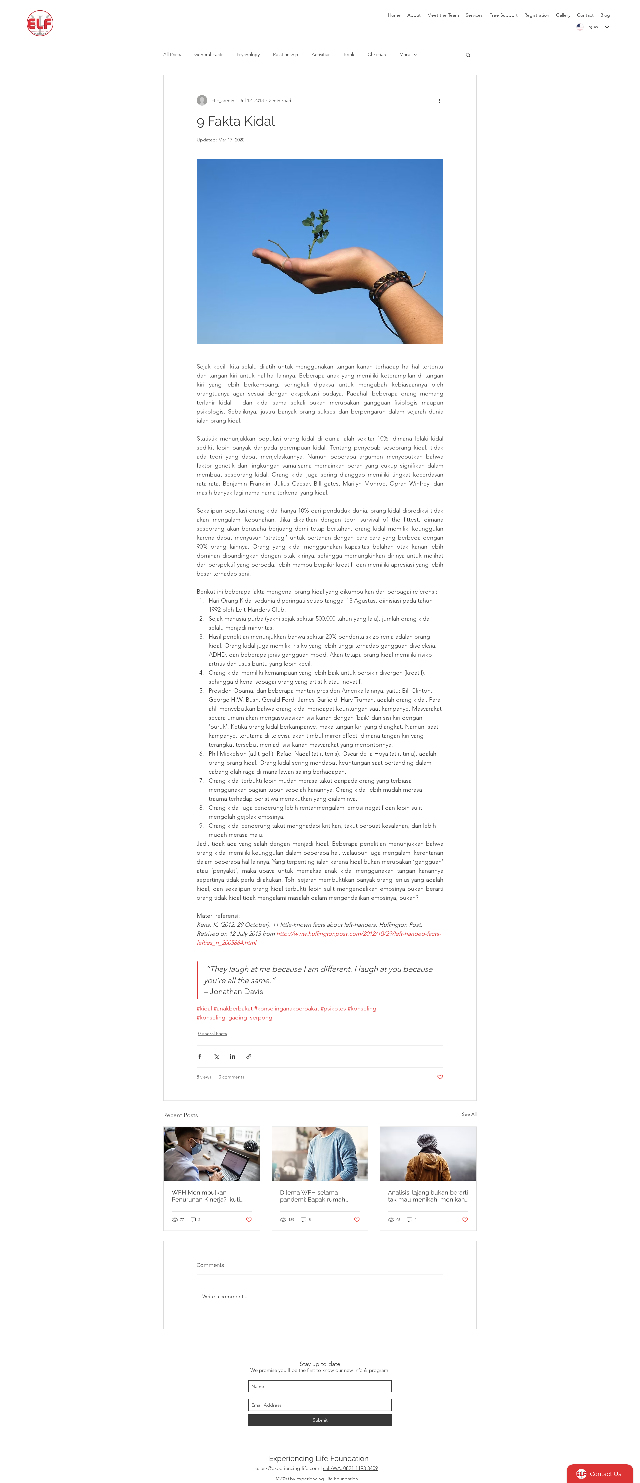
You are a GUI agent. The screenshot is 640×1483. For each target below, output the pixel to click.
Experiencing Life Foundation (319, 1458)
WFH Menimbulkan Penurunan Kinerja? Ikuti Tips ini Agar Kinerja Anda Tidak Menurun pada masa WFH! (209, 1196)
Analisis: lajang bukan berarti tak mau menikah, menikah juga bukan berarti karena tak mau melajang (428, 1196)
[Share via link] (249, 1056)
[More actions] (439, 100)
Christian (377, 54)
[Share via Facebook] (200, 1056)
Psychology (248, 54)
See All (469, 1114)
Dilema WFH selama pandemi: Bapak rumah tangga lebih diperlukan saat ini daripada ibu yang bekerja (316, 1196)
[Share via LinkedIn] (232, 1056)
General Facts (208, 54)
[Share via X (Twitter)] (216, 1056)
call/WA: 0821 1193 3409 (350, 1468)
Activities (321, 54)
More (404, 54)
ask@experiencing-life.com (290, 1468)
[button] (468, 54)
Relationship (285, 54)
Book (349, 54)
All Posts (172, 54)
